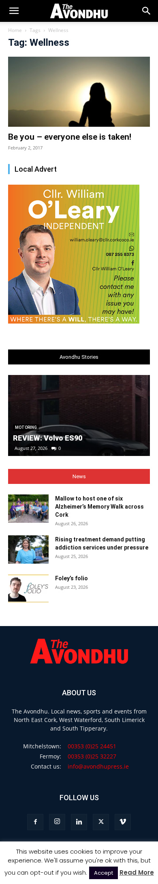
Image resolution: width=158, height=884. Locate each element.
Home (15, 30)
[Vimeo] (123, 822)
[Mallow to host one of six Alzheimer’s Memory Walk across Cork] (28, 508)
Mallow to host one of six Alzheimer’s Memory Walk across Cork (99, 506)
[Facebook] (35, 822)
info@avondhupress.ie (98, 766)
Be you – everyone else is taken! (69, 137)
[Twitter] (101, 822)
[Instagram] (57, 822)
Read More (137, 872)
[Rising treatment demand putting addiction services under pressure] (28, 549)
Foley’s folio (71, 578)
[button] (146, 11)
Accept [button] (103, 873)
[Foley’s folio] (28, 588)
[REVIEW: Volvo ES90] (79, 415)
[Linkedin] (79, 822)
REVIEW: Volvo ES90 (47, 438)
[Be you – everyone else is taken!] (79, 92)
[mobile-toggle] (14, 11)
